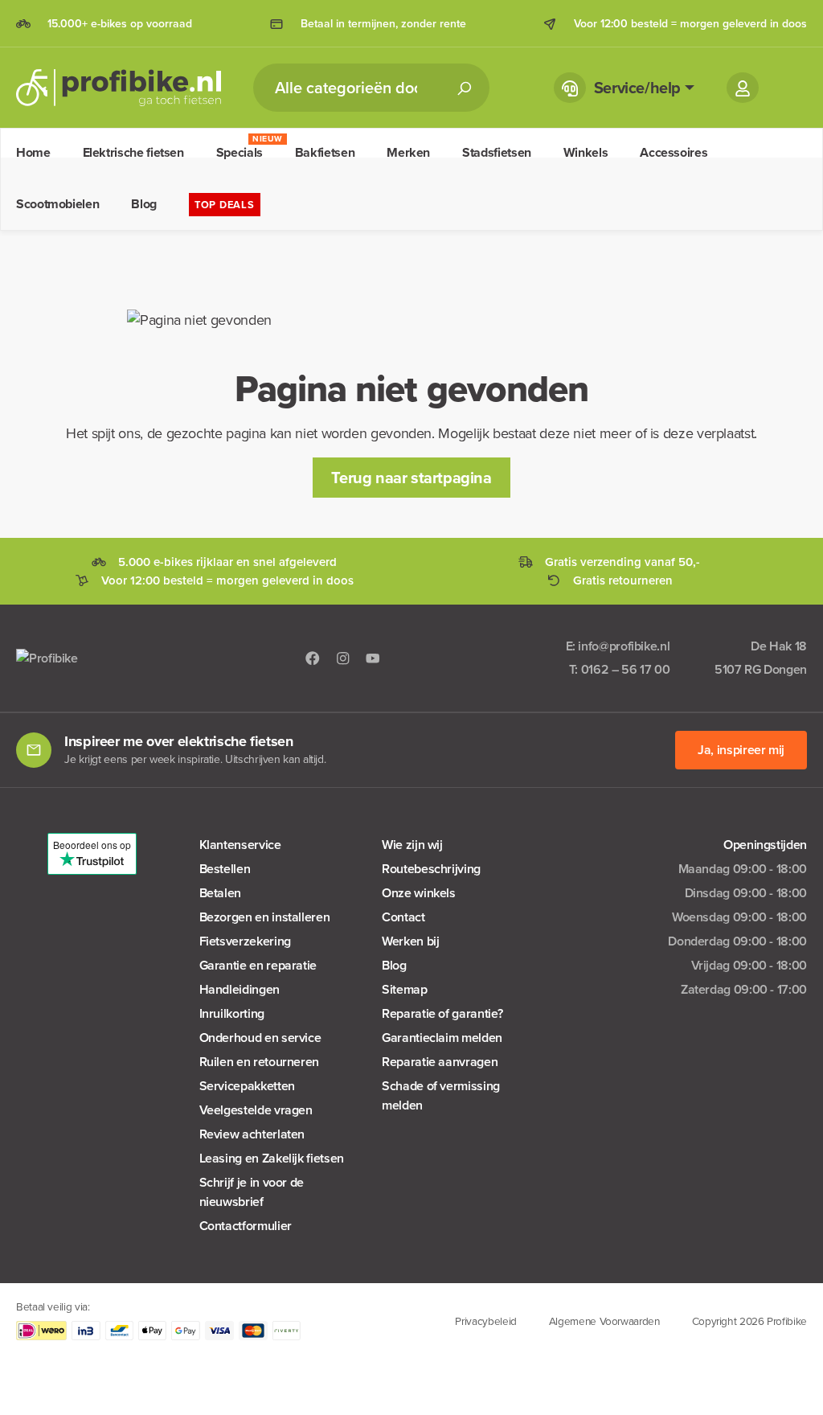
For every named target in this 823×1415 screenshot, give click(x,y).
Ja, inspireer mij (741, 749)
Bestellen (225, 868)
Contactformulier (245, 1225)
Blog (394, 965)
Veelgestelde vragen (256, 1110)
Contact (403, 917)
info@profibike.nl (623, 646)
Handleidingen (239, 989)
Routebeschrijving (431, 868)
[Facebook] (312, 658)
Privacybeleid (485, 1321)
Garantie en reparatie (258, 965)
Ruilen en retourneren (259, 1061)
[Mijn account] (743, 87)
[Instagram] (343, 658)
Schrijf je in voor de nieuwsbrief (251, 1192)
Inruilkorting (231, 1013)
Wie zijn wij (412, 844)
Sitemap (404, 989)
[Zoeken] (463, 88)
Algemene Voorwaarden (604, 1321)
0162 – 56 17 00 (625, 669)
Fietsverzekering (245, 941)
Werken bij (410, 941)
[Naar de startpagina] (118, 87)
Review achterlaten (252, 1134)
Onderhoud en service (260, 1037)
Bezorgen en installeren (264, 917)
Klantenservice (240, 844)
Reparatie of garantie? (442, 1013)
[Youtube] (373, 658)
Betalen (220, 893)
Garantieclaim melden (442, 1037)
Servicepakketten (247, 1086)
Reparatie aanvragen (439, 1061)
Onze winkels (419, 893)
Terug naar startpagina (411, 478)
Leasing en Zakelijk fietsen (271, 1158)
